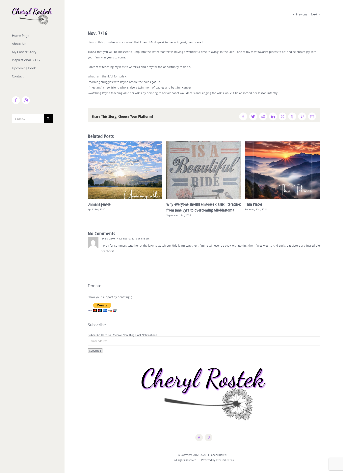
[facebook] (199, 437)
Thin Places (174, 204)
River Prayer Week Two (263, 204)
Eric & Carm (108, 238)
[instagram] (208, 437)
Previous (301, 14)
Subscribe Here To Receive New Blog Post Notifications (122, 335)
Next (314, 14)
